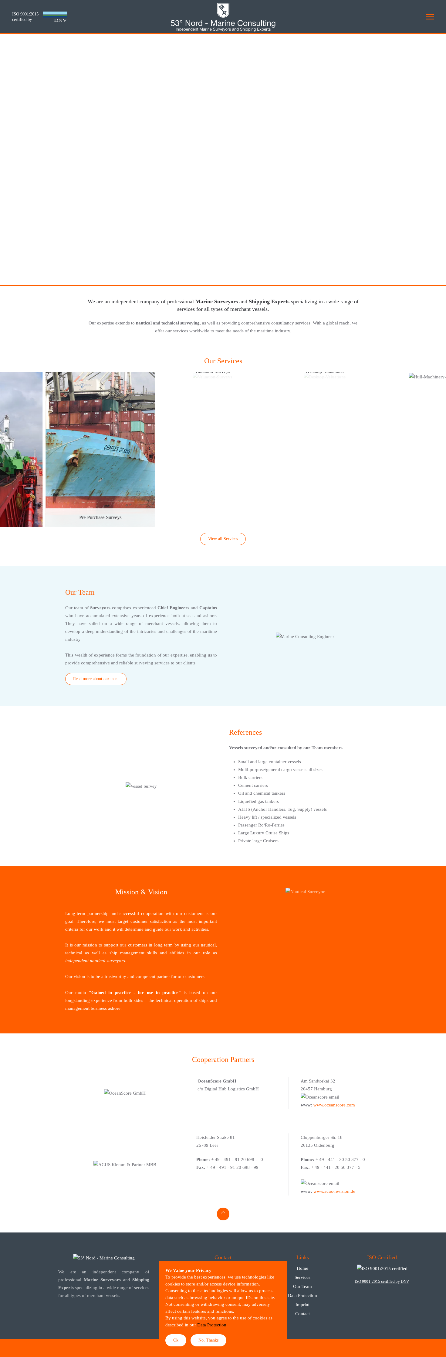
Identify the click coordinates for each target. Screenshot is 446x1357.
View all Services (223, 539)
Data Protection (302, 1295)
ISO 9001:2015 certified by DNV (382, 1281)
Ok (175, 1340)
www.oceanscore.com (334, 1105)
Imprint (302, 1304)
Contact (302, 1313)
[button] (430, 16)
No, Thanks (208, 1340)
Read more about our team (96, 679)
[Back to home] (223, 16)
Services (302, 1277)
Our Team (302, 1286)
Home (302, 1268)
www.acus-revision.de (334, 1191)
